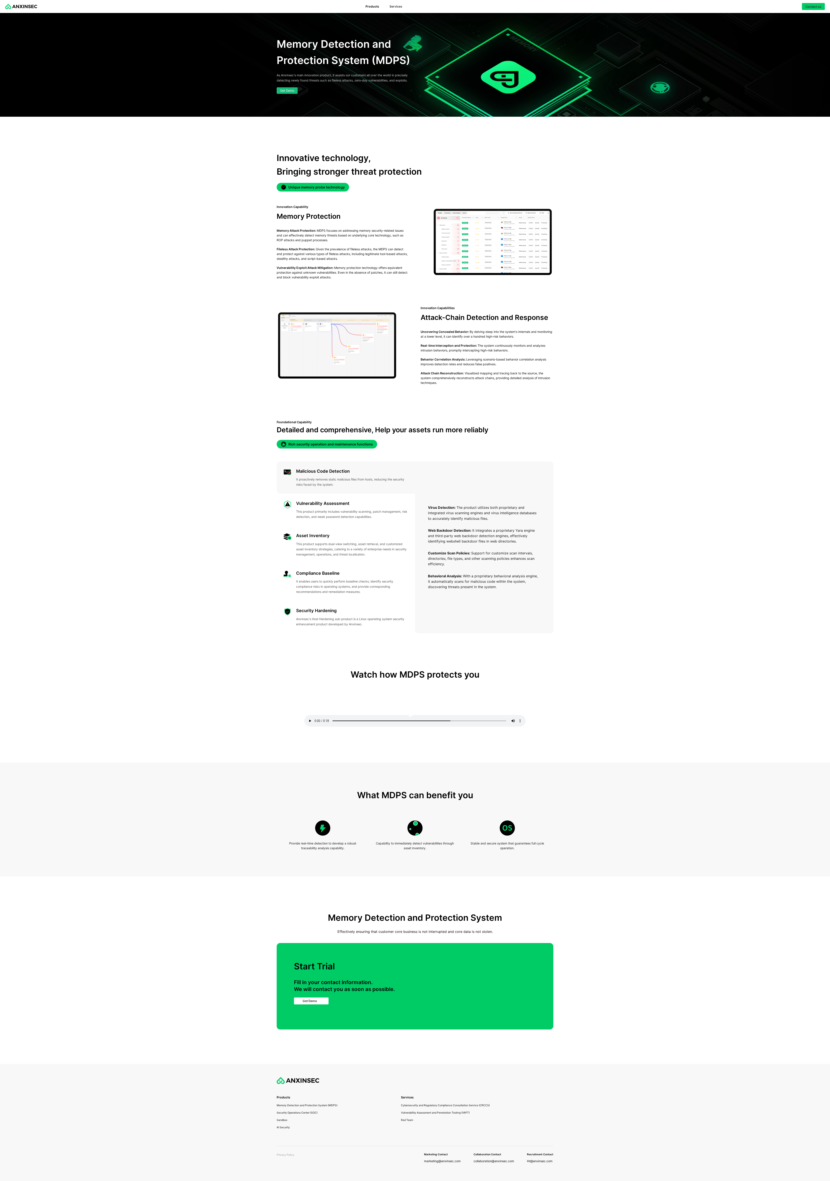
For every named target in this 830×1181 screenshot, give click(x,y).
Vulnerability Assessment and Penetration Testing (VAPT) (435, 1112)
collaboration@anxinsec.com (494, 1161)
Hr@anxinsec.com (539, 1161)
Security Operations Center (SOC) (297, 1112)
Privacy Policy (285, 1154)
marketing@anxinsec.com (442, 1161)
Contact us (813, 6)
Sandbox (282, 1120)
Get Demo (287, 90)
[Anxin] (21, 6)
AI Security (283, 1127)
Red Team (407, 1120)
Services (395, 6)
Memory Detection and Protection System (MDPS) (307, 1105)
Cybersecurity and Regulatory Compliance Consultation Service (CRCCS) (445, 1105)
